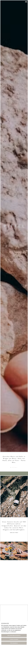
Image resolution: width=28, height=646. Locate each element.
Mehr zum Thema (14, 532)
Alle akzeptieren (14, 643)
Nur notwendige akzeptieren (14, 635)
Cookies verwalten (14, 639)
